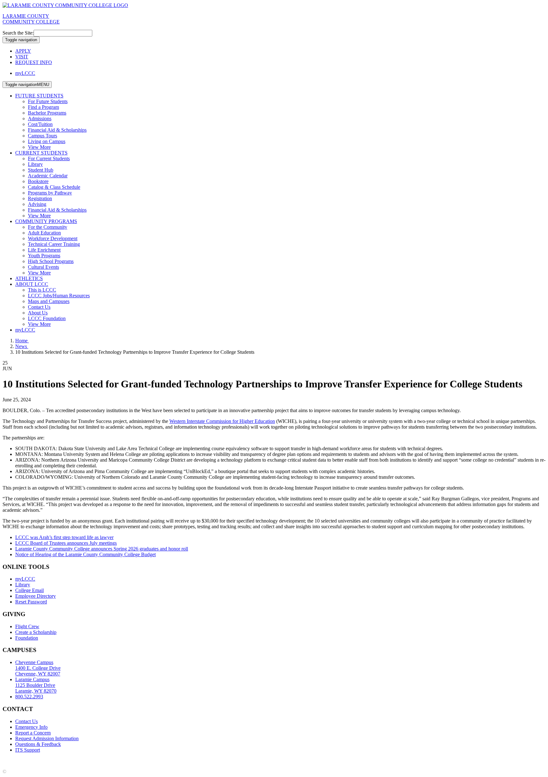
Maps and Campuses (48, 301)
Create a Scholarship (35, 632)
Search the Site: (18, 33)
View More (39, 147)
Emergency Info (31, 727)
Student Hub (40, 170)
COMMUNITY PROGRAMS (46, 221)
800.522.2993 (29, 696)
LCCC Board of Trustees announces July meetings (66, 543)
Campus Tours (42, 135)
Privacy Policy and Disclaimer (63, 760)
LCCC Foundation (47, 318)
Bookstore (38, 181)
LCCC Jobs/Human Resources (59, 295)
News (21, 346)
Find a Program (43, 107)
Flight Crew (27, 626)
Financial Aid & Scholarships (57, 130)
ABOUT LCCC (31, 284)
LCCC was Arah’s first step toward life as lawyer (64, 537)
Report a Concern (33, 732)
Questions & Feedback (38, 744)
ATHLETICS (29, 278)
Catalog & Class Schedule (54, 187)
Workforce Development (52, 238)
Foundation (26, 638)
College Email (29, 590)
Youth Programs (44, 255)
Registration (40, 198)
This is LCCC (42, 290)
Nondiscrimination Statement (126, 760)
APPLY (23, 51)
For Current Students (49, 158)
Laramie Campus (35, 685)
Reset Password (31, 601)
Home (22, 340)
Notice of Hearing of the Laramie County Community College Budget (85, 554)
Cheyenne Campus (38, 668)
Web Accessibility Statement (187, 760)
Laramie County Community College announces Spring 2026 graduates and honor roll (101, 548)
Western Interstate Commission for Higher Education (222, 421)
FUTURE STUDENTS (39, 95)
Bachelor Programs (47, 112)
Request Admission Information (47, 738)
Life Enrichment (44, 250)
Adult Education (44, 232)
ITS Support (27, 750)
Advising (37, 204)
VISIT (21, 56)
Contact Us (39, 307)
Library (35, 164)
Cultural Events (43, 267)
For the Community (47, 227)
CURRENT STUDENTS (41, 152)
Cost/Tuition (40, 124)
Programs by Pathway (50, 192)
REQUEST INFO (33, 62)
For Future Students (48, 101)
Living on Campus (46, 141)
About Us (38, 312)
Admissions (39, 118)
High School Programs (51, 261)
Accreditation (16, 760)
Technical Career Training (54, 244)
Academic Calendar (48, 175)
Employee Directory (35, 596)
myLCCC (25, 73)
